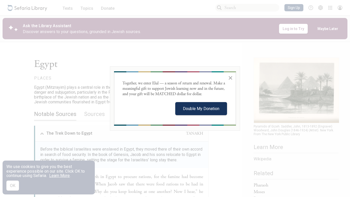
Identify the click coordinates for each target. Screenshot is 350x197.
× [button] (230, 78)
